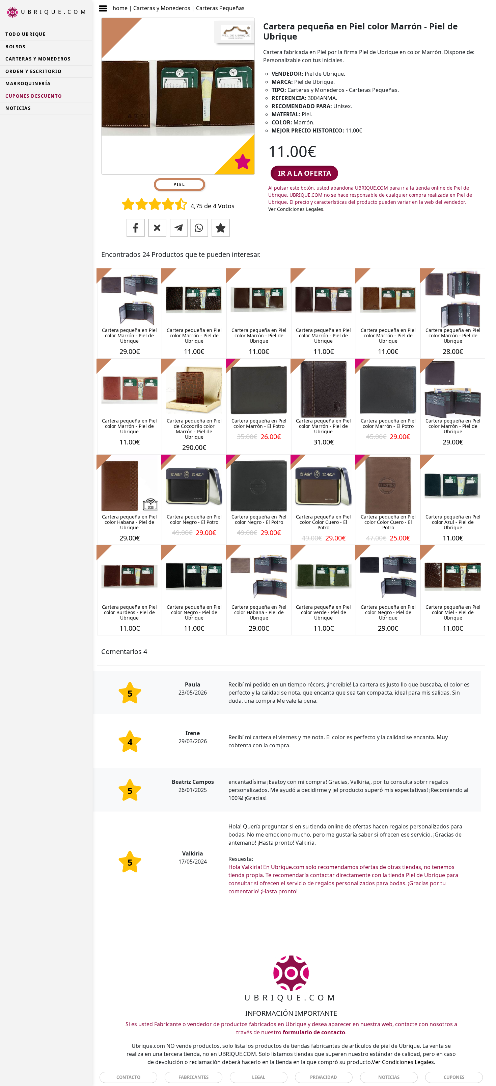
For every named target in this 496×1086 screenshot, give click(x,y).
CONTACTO (128, 1077)
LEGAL (258, 1077)
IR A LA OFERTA (304, 173)
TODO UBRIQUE (25, 34)
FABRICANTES (193, 1077)
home (120, 8)
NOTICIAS (18, 108)
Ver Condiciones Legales (295, 209)
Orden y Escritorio (33, 71)
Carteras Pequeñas (220, 8)
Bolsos (15, 47)
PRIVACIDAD (323, 1077)
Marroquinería (28, 83)
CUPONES (454, 1077)
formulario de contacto (314, 1032)
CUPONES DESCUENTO (33, 96)
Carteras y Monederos (161, 8)
